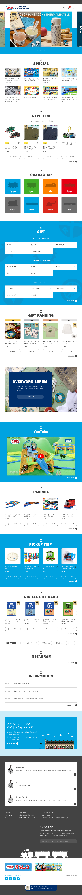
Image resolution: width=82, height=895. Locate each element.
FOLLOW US (71, 662)
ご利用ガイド (22, 812)
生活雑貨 (51, 121)
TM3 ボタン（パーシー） (49, 567)
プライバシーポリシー (48, 812)
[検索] (73, 8)
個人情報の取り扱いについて (27, 817)
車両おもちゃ (59, 643)
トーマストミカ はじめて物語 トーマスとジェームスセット (11, 148)
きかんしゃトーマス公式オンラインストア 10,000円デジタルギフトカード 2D (49, 620)
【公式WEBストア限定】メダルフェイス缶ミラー (11, 342)
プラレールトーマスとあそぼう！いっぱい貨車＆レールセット (11, 515)
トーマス (70, 643)
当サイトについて (47, 815)
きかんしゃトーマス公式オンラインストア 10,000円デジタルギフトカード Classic (30, 620)
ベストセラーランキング (30, 643)
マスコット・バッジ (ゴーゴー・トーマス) (68, 567)
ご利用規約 (8, 812)
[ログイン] (64, 8)
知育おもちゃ (46, 643)
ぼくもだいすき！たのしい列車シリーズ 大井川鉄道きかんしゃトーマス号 (30, 515)
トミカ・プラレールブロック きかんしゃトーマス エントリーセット (49, 515)
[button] (37, 50)
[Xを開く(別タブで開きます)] (6, 878)
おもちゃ (37, 121)
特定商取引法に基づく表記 (26, 815)
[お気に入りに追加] (19, 143)
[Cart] (69, 8)
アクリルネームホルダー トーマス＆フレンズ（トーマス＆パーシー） (68, 144)
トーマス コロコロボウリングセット (30, 567)
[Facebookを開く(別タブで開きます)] (14, 878)
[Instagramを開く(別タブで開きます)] (10, 878)
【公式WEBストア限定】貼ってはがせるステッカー (30, 342)
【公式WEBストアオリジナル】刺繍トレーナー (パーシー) (30, 148)
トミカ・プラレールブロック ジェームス (68, 515)
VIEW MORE (71, 161)
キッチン (44, 121)
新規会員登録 (11, 743)
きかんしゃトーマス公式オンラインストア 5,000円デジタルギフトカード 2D (68, 620)
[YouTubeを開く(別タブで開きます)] (18, 878)
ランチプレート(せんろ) (11, 567)
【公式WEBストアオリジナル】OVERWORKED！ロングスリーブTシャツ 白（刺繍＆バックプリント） (68, 342)
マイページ (8, 817)
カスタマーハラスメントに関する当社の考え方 (55, 817)
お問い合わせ (8, 815)
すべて (30, 121)
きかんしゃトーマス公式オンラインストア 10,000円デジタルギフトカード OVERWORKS (11, 620)
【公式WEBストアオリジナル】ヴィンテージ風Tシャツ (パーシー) (49, 342)
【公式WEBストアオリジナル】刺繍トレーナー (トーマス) (49, 148)
